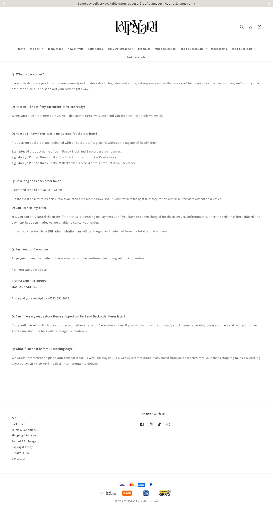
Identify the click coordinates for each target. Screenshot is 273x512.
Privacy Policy (20, 453)
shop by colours (242, 49)
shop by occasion (192, 49)
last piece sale (136, 57)
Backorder (18, 424)
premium (144, 49)
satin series (95, 49)
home (21, 49)
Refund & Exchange (24, 441)
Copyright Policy (22, 447)
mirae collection (165, 49)
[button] (241, 27)
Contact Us (19, 458)
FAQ (14, 418)
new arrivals (75, 49)
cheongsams (219, 49)
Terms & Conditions (24, 430)
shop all (35, 49)
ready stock (55, 49)
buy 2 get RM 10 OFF (120, 49)
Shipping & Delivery (24, 435)
